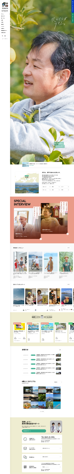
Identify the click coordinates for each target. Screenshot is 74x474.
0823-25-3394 (49, 437)
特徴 (52, 186)
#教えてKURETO (45, 456)
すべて (69, 247)
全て (60, 349)
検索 (5, 35)
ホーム (2, 13)
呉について (3, 16)
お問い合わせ (3, 32)
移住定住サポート (4, 30)
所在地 (46, 466)
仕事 (2, 20)
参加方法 (55, 382)
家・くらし (3, 18)
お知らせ (2, 28)
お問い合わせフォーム (46, 448)
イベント (2, 26)
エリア (62, 186)
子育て (2, 22)
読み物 (2, 24)
